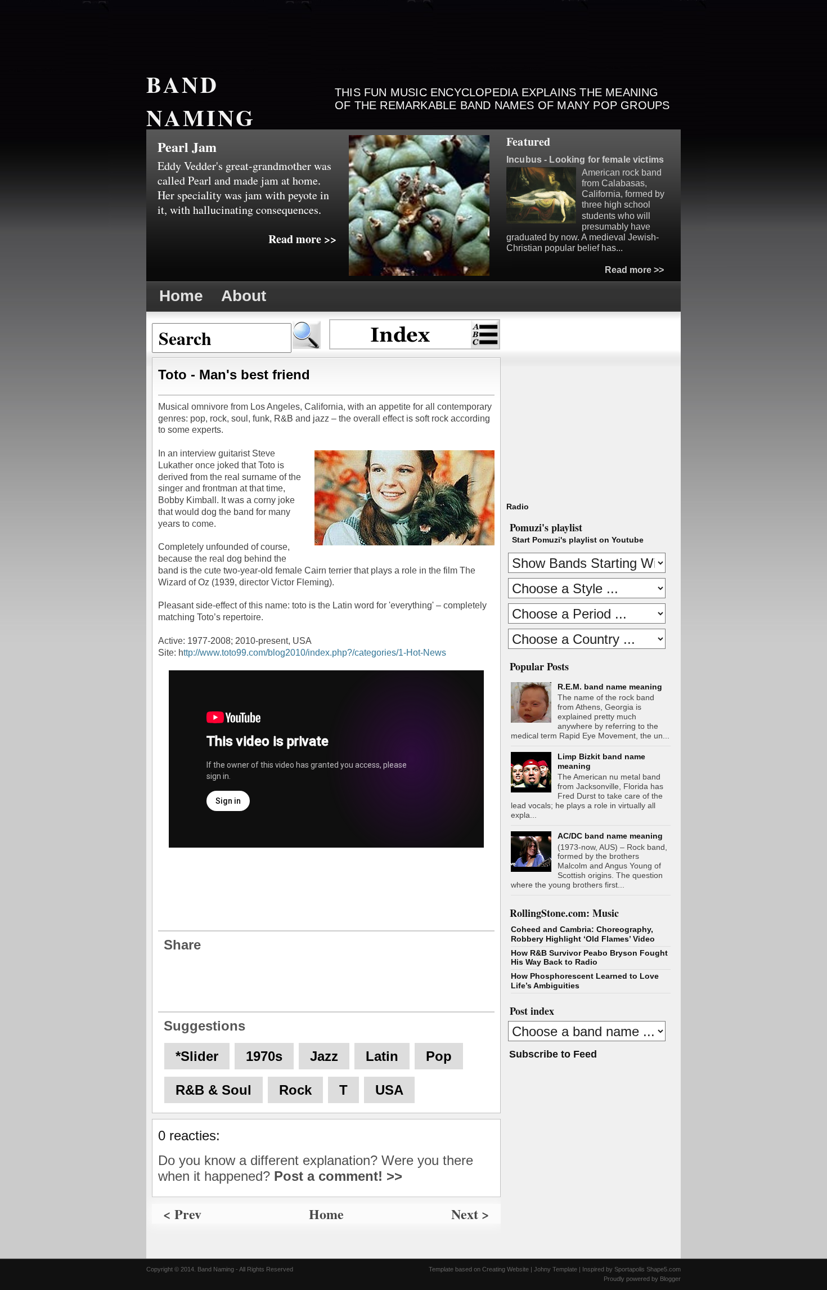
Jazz (324, 1056)
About (243, 295)
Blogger (670, 1278)
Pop (439, 1056)
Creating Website (505, 1269)
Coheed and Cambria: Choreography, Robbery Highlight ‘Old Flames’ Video (583, 934)
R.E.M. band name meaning (610, 686)
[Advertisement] (351, 31)
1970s (264, 1056)
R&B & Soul (213, 1090)
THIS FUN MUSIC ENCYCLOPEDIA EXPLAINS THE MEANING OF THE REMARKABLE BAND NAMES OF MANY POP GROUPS (502, 98)
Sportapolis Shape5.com (647, 1269)
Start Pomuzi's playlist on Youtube (578, 539)
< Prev (182, 1214)
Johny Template (555, 1269)
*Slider (197, 1056)
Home (181, 295)
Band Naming (200, 101)
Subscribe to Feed (553, 1054)
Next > (470, 1214)
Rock (295, 1090)
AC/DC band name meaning (610, 835)
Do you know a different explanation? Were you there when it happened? (315, 1168)
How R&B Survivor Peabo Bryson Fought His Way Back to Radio (589, 957)
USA (389, 1090)
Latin (382, 1056)
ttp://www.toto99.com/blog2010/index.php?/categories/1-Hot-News (314, 652)
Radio (517, 506)
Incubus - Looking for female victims (585, 159)
